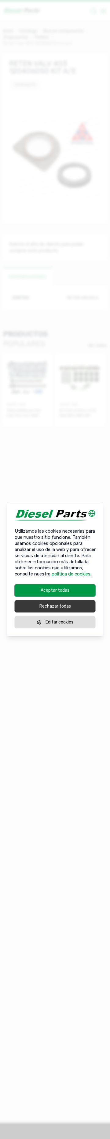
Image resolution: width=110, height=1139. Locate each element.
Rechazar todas (55, 606)
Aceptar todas (55, 590)
